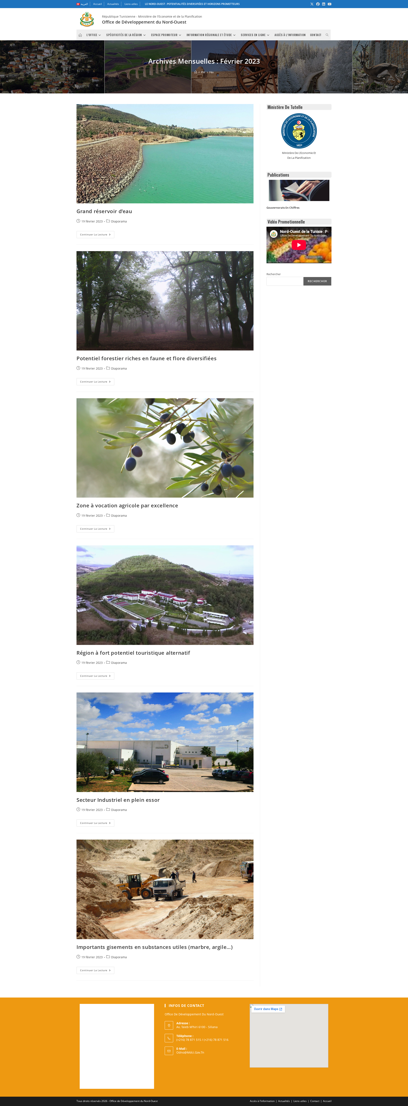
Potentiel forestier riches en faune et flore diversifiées (146, 358)
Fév (211, 72)
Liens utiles (131, 4)
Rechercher (273, 274)
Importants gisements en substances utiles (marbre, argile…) (154, 946)
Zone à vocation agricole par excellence (127, 505)
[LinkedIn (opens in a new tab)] (323, 4)
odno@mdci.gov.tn (190, 1052)
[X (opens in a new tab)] (312, 4)
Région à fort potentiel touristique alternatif (133, 652)
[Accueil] (195, 72)
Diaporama (119, 221)
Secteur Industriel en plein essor (118, 799)
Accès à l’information (262, 1101)
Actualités (113, 4)
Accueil (97, 4)
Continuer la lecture (97, 235)
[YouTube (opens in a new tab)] (329, 4)
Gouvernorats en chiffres (282, 208)
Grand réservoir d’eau (104, 211)
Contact (314, 1101)
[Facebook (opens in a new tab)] (318, 4)
